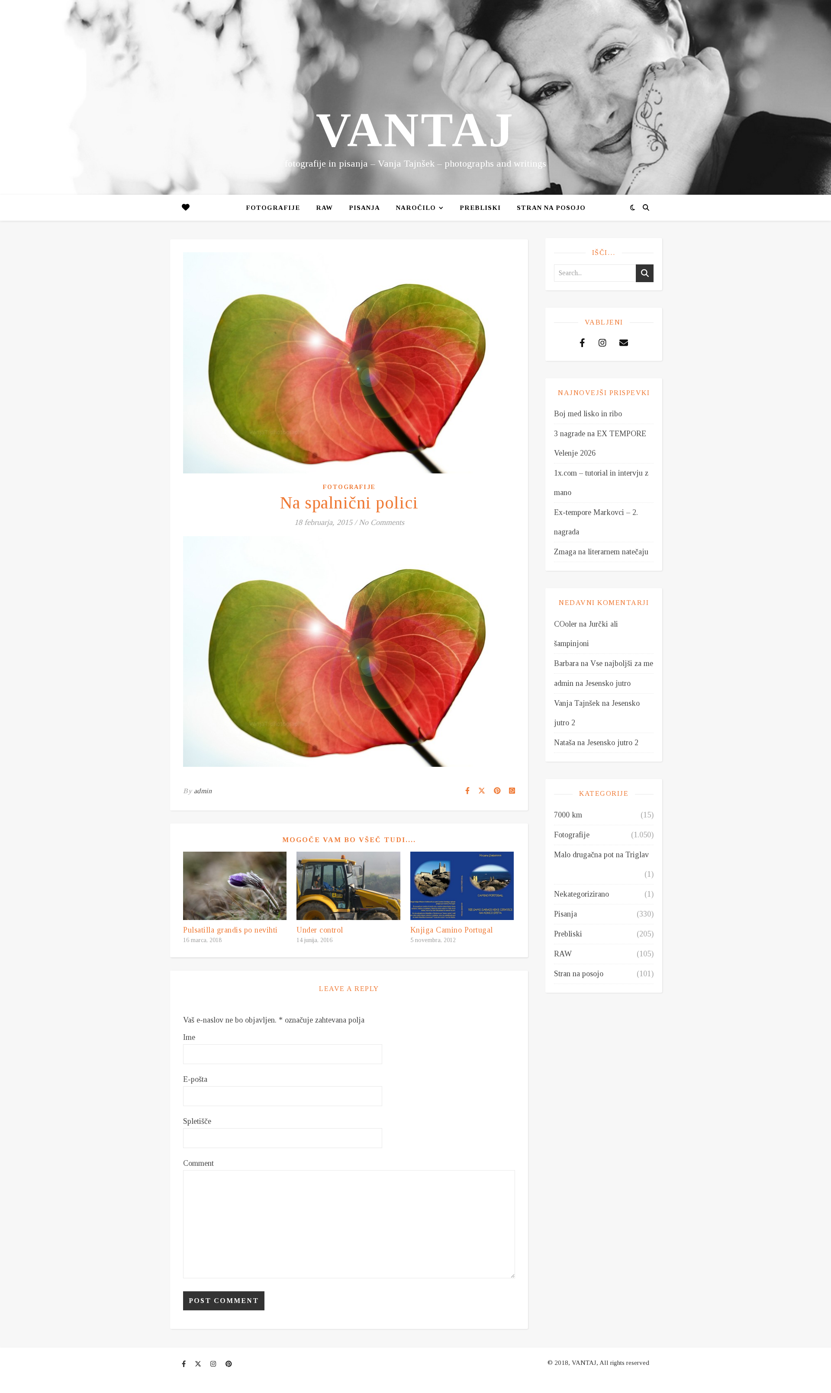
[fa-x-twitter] (199, 1364)
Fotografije (273, 207)
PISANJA (364, 207)
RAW (324, 207)
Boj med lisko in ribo (588, 413)
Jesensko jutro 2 (612, 742)
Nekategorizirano (581, 894)
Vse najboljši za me (621, 663)
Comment (198, 1163)
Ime (189, 1037)
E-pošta (195, 1079)
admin (203, 791)
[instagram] (214, 1364)
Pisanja (565, 914)
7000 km (568, 815)
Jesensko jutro (608, 683)
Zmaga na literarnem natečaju (601, 551)
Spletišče (197, 1121)
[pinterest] (228, 1364)
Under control (319, 930)
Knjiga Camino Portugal (451, 930)
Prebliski (480, 207)
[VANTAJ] (415, 97)
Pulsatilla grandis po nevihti (230, 930)
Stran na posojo (551, 207)
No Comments (381, 522)
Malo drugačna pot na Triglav (601, 854)
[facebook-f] (184, 1364)
